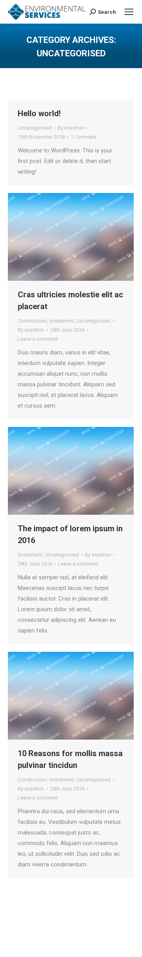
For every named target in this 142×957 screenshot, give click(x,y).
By (71, 128)
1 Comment (84, 137)
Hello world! (39, 113)
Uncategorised (35, 128)
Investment (61, 321)
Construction (32, 321)
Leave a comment (38, 339)
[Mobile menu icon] (129, 12)
